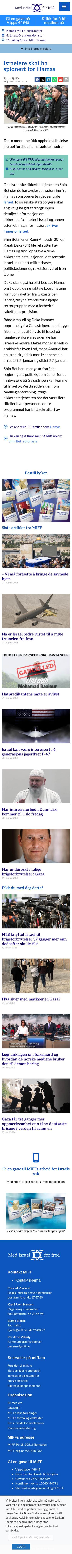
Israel (8, 202)
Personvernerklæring (22, 1428)
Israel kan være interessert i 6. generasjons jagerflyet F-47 (29, 752)
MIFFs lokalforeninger (22, 1413)
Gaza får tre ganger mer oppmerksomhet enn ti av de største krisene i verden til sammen (34, 1124)
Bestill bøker (36, 473)
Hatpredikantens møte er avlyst (30, 694)
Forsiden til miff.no (20, 1365)
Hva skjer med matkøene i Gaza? (31, 999)
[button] (60, 79)
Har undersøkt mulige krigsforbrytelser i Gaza (23, 872)
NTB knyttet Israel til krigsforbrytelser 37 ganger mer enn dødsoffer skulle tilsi (34, 939)
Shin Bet (15, 441)
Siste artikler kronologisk (24, 1370)
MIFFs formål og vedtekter (25, 1418)
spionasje (30, 441)
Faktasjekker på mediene (24, 1385)
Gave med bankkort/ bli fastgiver (36, 1474)
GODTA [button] (21, 1546)
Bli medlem (15, 1403)
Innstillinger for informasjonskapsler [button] (30, 1537)
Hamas (55, 427)
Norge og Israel (18, 1380)
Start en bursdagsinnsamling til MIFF (39, 1488)
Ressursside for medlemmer (26, 1423)
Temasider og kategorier (23, 1375)
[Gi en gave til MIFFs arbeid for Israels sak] (36, 1157)
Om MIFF (14, 1408)
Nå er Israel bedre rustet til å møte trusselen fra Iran (32, 636)
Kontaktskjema (28, 1280)
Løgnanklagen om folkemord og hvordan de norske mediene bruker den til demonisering (33, 1059)
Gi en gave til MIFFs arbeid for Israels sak (36, 1171)
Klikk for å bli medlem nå (54, 21)
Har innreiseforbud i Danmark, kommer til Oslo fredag (29, 812)
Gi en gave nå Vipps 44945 (18, 21)
